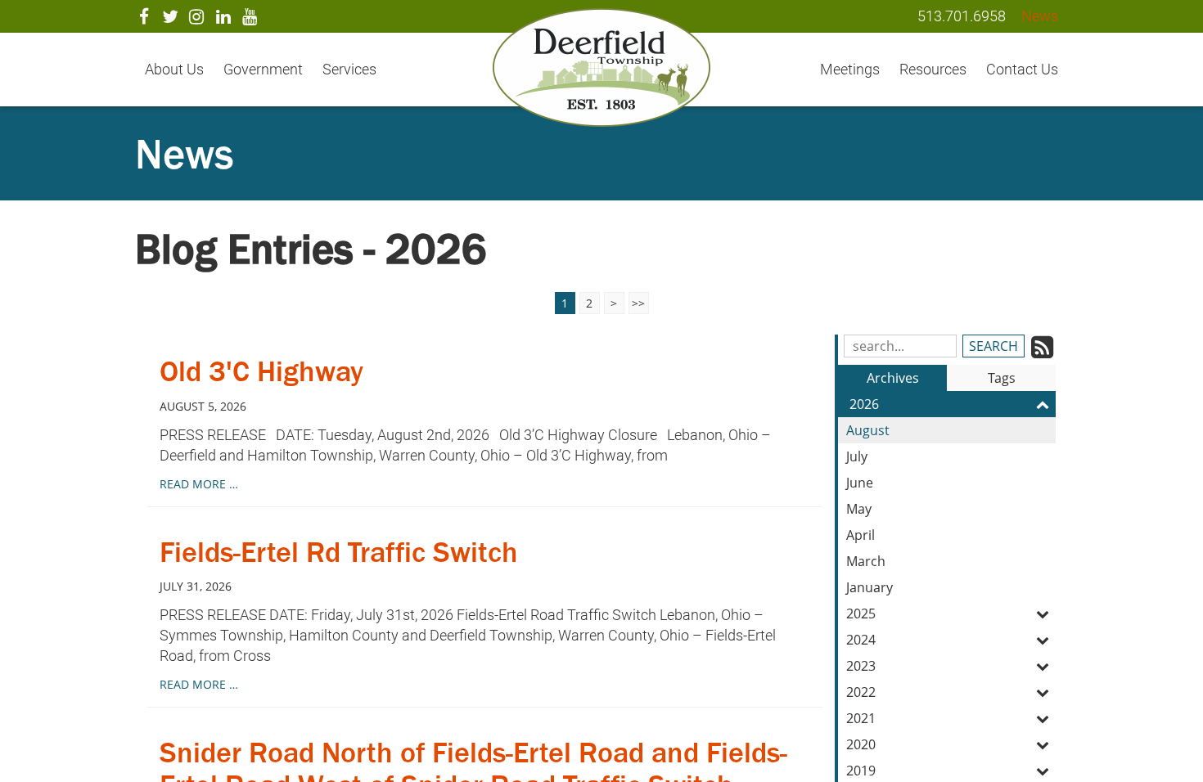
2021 (861, 718)
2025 (861, 613)
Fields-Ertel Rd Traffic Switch (339, 552)
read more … (199, 484)
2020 (861, 744)
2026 (864, 404)
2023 (861, 666)
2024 (861, 640)
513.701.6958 (961, 16)
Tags (1002, 378)
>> (638, 303)
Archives (893, 378)
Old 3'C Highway (261, 371)
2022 (861, 692)
